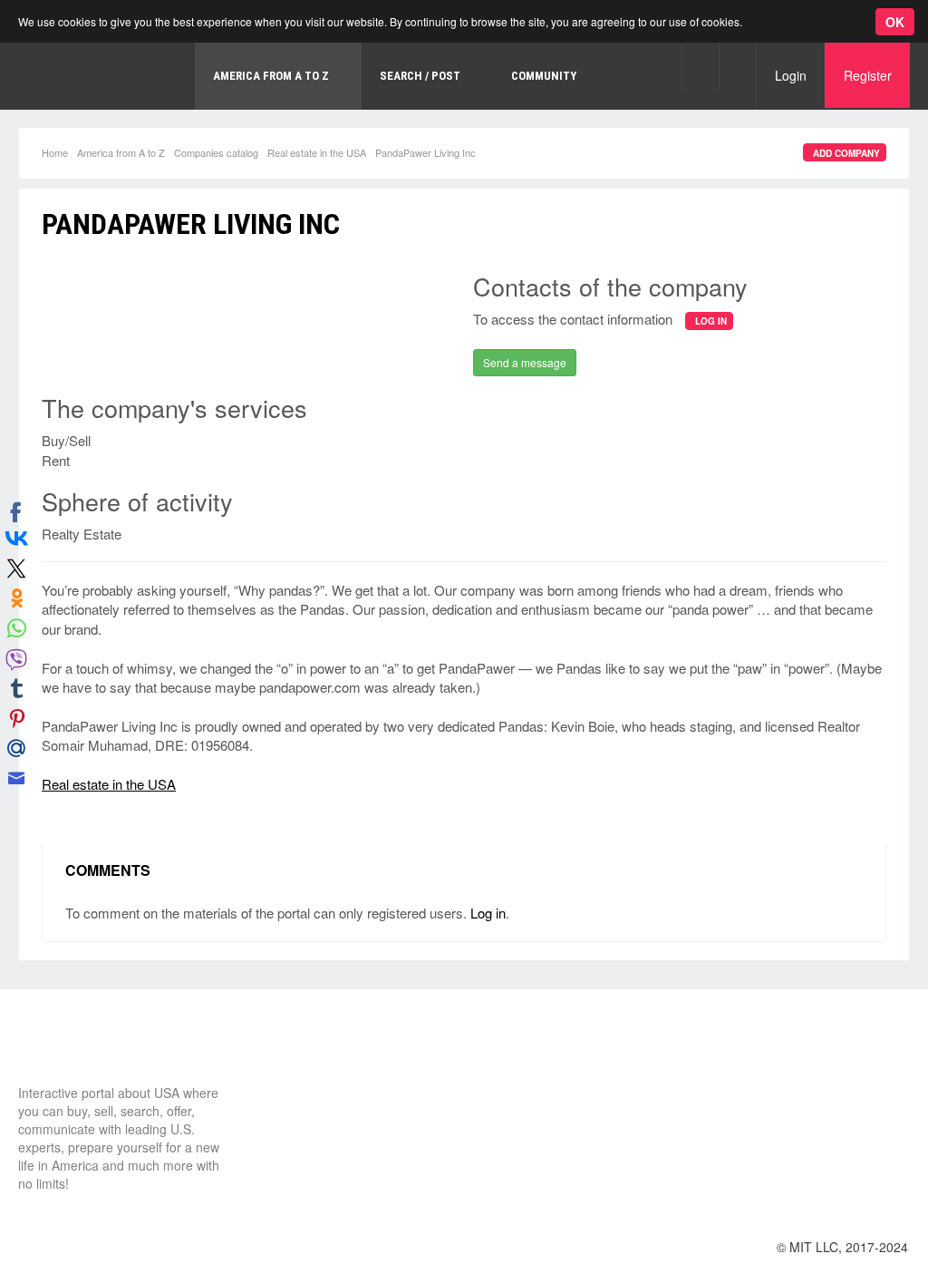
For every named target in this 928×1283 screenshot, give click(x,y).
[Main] (86, 1050)
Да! (430, 91)
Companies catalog (216, 152)
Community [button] (543, 76)
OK (894, 22)
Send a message (524, 362)
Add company (846, 153)
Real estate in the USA (316, 152)
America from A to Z (121, 152)
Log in (488, 912)
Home (55, 152)
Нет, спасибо (339, 91)
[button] (700, 66)
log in (711, 321)
